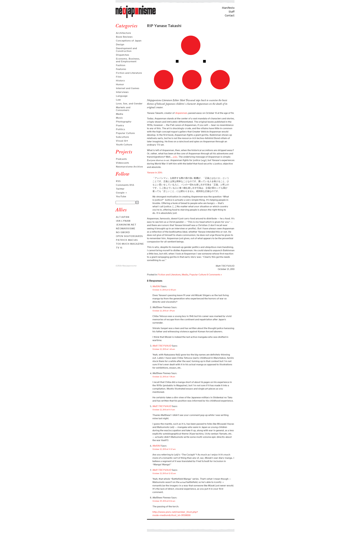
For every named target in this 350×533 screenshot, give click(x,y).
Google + (121, 192)
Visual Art (122, 140)
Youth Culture (124, 144)
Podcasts (121, 159)
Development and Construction (126, 49)
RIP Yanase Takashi (164, 25)
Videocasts (122, 162)
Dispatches (122, 54)
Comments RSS (125, 185)
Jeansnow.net (126, 224)
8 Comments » (214, 274)
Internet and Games (127, 88)
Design (120, 44)
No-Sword (123, 232)
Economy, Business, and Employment (128, 60)
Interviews (122, 92)
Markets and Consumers (123, 108)
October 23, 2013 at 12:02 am (164, 473)
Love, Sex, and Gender (129, 103)
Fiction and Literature (129, 73)
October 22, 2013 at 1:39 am (163, 310)
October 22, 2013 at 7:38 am (163, 376)
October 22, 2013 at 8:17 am (163, 409)
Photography (124, 121)
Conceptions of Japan (129, 40)
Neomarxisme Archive (129, 166)
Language (122, 96)
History (120, 80)
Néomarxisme (125, 228)
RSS (118, 181)
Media (119, 114)
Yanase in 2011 (154, 172)
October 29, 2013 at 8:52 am (163, 501)
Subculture (122, 137)
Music (119, 117)
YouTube (121, 196)
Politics (120, 129)
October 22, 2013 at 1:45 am (163, 349)
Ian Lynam (123, 220)
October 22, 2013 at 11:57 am (164, 449)
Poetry (120, 125)
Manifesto (228, 7)
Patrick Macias (127, 240)
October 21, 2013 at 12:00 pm (164, 290)
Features (121, 69)
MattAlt (156, 286)
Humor (120, 84)
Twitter (120, 188)
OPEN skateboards (129, 236)
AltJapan (122, 217)
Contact (229, 15)
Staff (231, 11)
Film (119, 76)
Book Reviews (124, 36)
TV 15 (119, 247)
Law (118, 99)
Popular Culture (125, 133)
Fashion (120, 65)
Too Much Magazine (130, 243)
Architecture (123, 33)
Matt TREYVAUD (225, 265)
